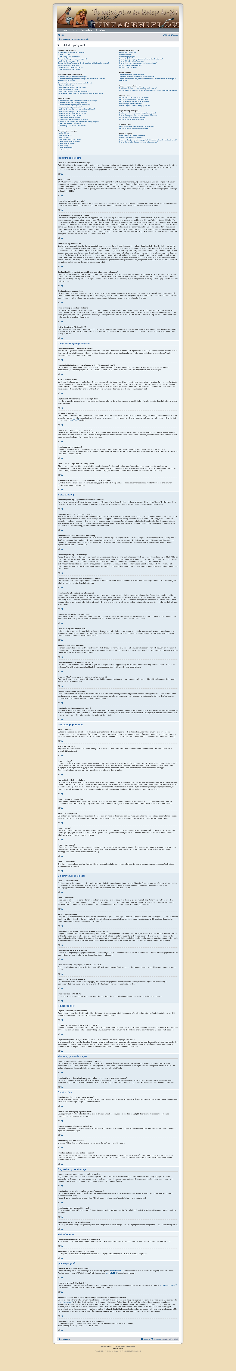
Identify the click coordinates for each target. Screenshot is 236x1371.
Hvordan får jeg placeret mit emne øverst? (72, 126)
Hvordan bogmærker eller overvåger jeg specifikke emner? (138, 115)
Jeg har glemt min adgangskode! (69, 65)
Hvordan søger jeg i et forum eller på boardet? (134, 97)
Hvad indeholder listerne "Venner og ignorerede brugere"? (138, 88)
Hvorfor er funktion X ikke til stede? (130, 138)
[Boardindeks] (118, 17)
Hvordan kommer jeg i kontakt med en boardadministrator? (138, 142)
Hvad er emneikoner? (65, 150)
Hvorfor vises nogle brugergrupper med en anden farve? (138, 63)
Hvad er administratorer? (127, 52)
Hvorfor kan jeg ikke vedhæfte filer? (70, 115)
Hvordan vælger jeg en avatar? (68, 89)
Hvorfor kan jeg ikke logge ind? (68, 61)
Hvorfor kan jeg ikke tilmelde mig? (69, 57)
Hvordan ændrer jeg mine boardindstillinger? (72, 76)
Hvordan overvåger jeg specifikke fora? (132, 117)
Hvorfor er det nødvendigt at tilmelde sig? (71, 52)
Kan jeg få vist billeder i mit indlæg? (69, 139)
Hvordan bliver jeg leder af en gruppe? (131, 61)
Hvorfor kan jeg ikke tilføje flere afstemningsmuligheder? (76, 109)
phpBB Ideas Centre (167, 1285)
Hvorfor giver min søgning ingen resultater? (133, 99)
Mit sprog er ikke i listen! (66, 85)
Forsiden (64, 30)
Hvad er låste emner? (65, 148)
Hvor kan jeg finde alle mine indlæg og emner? (134, 106)
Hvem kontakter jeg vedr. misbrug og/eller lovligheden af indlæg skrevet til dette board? (148, 140)
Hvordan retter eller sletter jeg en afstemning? (73, 111)
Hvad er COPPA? (64, 55)
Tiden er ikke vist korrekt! (66, 81)
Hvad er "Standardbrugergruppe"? (130, 65)
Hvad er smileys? (64, 137)
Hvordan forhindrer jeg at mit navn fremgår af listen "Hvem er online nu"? (82, 79)
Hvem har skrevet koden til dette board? (132, 136)
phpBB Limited (115, 1271)
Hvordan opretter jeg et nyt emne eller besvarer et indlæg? (77, 100)
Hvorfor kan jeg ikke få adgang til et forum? (72, 113)
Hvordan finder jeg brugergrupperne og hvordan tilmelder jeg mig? (141, 59)
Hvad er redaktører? (126, 55)
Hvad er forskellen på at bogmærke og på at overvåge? (137, 113)
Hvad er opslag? (63, 145)
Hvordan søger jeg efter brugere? (130, 103)
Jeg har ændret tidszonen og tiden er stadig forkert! (75, 83)
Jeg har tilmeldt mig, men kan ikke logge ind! (72, 59)
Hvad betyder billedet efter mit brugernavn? (72, 87)
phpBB (110, 1346)
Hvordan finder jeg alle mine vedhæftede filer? (134, 128)
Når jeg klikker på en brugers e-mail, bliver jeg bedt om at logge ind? (80, 93)
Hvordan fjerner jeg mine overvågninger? (132, 119)
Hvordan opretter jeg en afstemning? (70, 107)
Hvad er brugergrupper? (127, 57)
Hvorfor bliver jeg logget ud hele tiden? (70, 67)
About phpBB (110, 1273)
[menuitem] (61, 35)
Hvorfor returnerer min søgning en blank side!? (134, 101)
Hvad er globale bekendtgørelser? (69, 141)
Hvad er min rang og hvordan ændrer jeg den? (73, 91)
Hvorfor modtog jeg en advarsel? (69, 117)
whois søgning (65, 1302)
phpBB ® (73, 420)
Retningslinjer (87, 30)
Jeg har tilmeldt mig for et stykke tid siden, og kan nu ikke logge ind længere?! (83, 63)
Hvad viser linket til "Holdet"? (128, 67)
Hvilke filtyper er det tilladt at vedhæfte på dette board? (137, 126)
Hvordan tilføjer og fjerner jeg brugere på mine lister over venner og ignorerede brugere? (148, 90)
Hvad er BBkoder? (64, 133)
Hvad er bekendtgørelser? (67, 143)
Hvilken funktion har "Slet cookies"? (70, 69)
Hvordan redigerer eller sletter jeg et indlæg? (72, 103)
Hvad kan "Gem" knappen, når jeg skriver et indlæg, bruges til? (79, 121)
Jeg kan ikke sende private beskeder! (131, 74)
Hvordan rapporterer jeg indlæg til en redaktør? (73, 119)
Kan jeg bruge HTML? (65, 135)
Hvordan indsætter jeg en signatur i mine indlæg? (74, 105)
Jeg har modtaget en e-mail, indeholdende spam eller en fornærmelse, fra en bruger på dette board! (147, 80)
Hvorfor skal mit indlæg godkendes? (70, 124)
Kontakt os (100, 30)
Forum (74, 30)
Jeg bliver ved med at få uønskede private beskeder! (136, 76)
